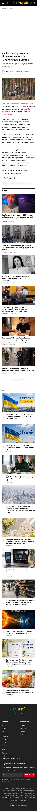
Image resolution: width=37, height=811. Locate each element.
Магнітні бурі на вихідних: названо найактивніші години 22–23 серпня (19, 632)
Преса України (15, 792)
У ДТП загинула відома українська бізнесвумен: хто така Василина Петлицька (15, 278)
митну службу (7, 114)
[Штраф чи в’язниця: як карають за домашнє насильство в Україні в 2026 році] (18, 356)
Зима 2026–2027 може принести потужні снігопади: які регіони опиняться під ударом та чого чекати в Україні (20, 509)
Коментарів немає (8, 74)
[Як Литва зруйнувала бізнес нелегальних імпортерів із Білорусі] (18, 89)
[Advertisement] (18, 30)
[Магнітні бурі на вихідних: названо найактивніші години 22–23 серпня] (18, 619)
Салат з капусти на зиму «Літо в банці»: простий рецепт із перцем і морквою (19, 693)
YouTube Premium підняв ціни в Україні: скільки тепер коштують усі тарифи (20, 572)
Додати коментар (18, 380)
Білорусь (5, 183)
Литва (12, 183)
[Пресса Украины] (19, 3)
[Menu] (3, 3)
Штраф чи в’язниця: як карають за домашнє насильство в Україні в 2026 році (18, 370)
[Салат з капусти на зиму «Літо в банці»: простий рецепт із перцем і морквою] (18, 679)
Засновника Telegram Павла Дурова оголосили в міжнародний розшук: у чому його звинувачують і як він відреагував (18, 340)
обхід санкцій (20, 183)
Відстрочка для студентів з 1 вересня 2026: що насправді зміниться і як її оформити (20, 478)
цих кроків (17, 173)
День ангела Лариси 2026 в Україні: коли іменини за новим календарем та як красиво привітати (20, 541)
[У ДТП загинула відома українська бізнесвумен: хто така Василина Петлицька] (18, 264)
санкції (29, 183)
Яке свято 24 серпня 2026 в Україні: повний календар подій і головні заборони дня (19, 416)
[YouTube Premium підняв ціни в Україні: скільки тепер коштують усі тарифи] (18, 558)
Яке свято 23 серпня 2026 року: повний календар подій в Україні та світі (20, 447)
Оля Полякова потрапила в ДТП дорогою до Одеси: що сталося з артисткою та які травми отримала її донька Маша (17, 217)
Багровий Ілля (10, 71)
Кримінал (26, 71)
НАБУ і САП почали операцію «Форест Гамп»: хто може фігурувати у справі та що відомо (18, 248)
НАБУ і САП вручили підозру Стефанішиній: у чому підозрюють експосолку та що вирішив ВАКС (15, 309)
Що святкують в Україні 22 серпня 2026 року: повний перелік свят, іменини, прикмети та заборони (19, 662)
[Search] (34, 3)
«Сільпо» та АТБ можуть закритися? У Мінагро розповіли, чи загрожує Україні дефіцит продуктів (20, 602)
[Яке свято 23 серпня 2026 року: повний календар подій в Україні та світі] (18, 433)
